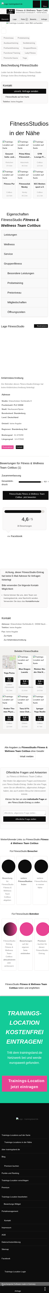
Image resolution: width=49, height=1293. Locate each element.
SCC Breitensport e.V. (40, 185)
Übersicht (4, 19)
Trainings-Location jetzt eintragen (26, 1084)
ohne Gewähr (37, 751)
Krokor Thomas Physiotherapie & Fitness (9, 710)
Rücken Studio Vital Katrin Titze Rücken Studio (40, 671)
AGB (4, 1235)
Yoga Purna (9, 673)
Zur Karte (8, 636)
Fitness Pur (9, 184)
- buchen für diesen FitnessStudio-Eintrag (42, 947)
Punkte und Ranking (10, 1173)
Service (8, 253)
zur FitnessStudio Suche (3, 11)
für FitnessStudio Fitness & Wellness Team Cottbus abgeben (7, 889)
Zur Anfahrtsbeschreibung (15, 640)
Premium (43, 121)
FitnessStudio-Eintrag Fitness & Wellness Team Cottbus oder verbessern (9, 953)
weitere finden (24, 881)
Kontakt (19, 447)
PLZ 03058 (18, 405)
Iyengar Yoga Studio (39, 710)
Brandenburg (19, 413)
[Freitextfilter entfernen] (36, 4)
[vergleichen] (3, 31)
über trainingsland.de (11, 1149)
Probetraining (15, 283)
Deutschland (13, 417)
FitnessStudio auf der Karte (17, 97)
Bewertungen (34, 19)
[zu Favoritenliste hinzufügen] (3, 25)
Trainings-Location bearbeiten (14, 1197)
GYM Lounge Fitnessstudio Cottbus (39, 156)
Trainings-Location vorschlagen (15, 1180)
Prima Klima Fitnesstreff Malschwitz (24, 156)
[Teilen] (38, 1289)
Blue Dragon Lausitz (24, 670)
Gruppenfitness (13, 263)
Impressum (6, 1227)
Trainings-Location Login (15, 1272)
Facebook (6, 1258)
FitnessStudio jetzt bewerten (27, 495)
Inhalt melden (26, 756)
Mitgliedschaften (17, 302)
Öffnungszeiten (16, 312)
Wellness (9, 244)
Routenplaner (42, 326)
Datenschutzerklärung (11, 1242)
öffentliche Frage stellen (25, 819)
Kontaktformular (32, 601)
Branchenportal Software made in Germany (18, 1285)
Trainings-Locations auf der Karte (16, 1135)
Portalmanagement (10, 1211)
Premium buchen (11, 1166)
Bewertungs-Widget (12, 1204)
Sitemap (5, 1249)
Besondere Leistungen (20, 273)
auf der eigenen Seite (26, 947)
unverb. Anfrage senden (25, 91)
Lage (15, 19)
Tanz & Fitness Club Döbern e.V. (24, 710)
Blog (3, 1157)
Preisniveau (14, 292)
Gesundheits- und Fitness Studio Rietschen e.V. (9, 156)
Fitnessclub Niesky (24, 185)
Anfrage (44, 19)
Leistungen (10, 234)
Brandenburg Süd (19, 429)
